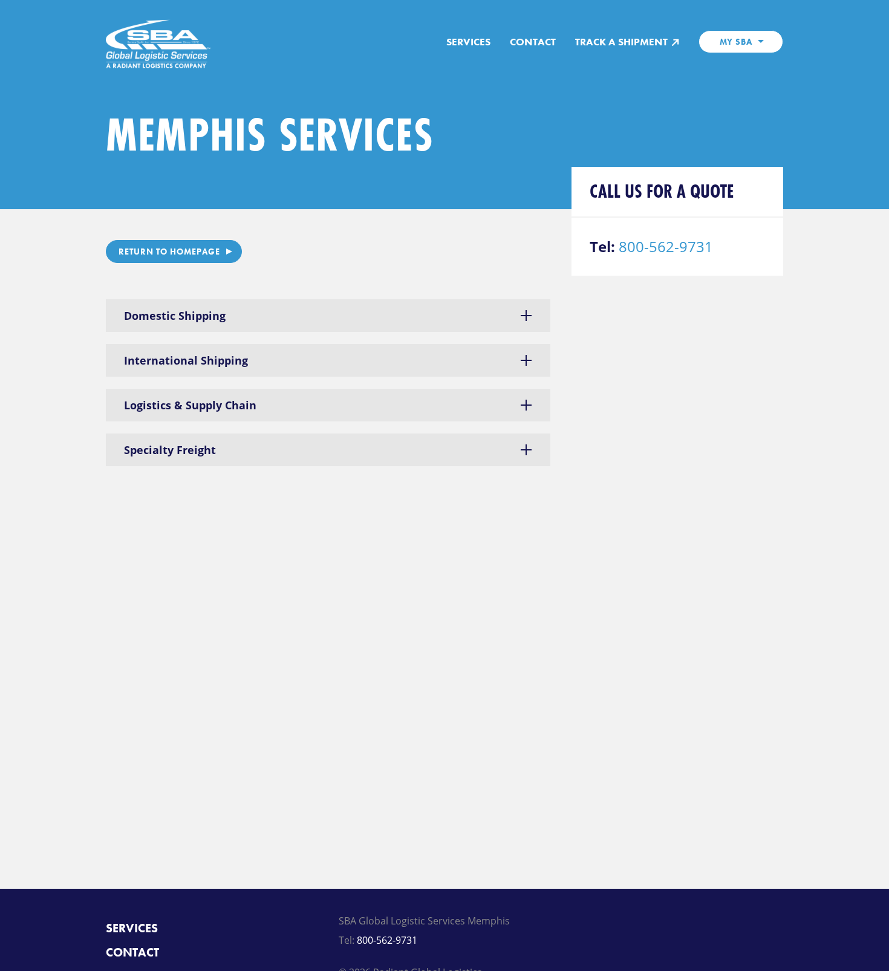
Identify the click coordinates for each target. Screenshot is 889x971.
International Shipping (186, 360)
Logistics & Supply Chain (190, 405)
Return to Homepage (169, 251)
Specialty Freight (170, 450)
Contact (533, 42)
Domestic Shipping (175, 315)
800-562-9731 (666, 246)
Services (468, 42)
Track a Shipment (622, 42)
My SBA (736, 41)
